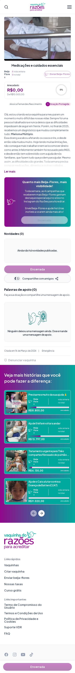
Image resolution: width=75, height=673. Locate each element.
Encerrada (44, 220)
